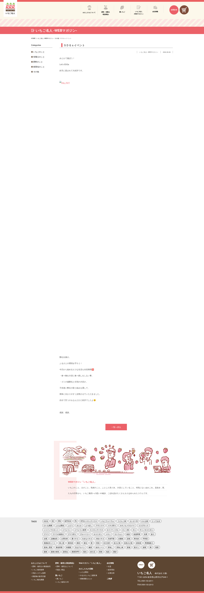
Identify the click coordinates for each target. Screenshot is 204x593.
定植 (128, 538)
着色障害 (59, 547)
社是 (109, 566)
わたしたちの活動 (86, 568)
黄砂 (115, 551)
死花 (98, 543)
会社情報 (110, 563)
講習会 (65, 551)
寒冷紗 (136, 538)
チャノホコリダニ (146, 530)
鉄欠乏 (92, 551)
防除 (100, 551)
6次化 (46, 521)
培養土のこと (39, 56)
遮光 (85, 551)
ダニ (134, 530)
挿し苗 (61, 543)
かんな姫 (144, 521)
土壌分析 (64, 538)
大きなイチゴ (87, 538)
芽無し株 (120, 547)
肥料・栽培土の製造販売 (41, 566)
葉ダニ (136, 547)
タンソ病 (125, 530)
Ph (76, 521)
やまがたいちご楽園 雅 (88, 575)
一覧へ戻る (116, 427)
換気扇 (70, 543)
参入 (152, 534)
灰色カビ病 (128, 543)
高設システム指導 (39, 573)
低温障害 (137, 534)
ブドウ (46, 534)
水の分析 (106, 543)
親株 (45, 551)
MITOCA (68, 521)
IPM (59, 521)
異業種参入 (149, 543)
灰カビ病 (117, 543)
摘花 (78, 543)
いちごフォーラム (107, 521)
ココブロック (143, 525)
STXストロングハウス (89, 521)
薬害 (144, 547)
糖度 (90, 547)
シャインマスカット (51, 530)
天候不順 (111, 538)
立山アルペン (80, 547)
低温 (128, 534)
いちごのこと (39, 51)
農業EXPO (75, 551)
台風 (45, 538)
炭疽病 (138, 543)
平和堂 (145, 538)
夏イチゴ (75, 538)
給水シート (100, 547)
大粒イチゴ (100, 538)
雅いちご (58, 575)
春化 (85, 543)
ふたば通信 (60, 525)
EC (53, 521)
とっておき (156, 521)
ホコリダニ (98, 534)
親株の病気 (55, 551)
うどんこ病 (122, 521)
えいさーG (134, 521)
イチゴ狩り (112, 525)
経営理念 (111, 570)
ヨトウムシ (118, 534)
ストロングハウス (96, 530)
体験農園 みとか (86, 579)
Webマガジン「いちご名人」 (90, 563)
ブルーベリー (85, 534)
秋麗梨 (68, 547)
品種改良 (54, 538)
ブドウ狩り (72, 534)
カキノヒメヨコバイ (127, 525)
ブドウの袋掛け (58, 534)
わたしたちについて (39, 563)
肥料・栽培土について (64, 566)
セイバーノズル (112, 530)
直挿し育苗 (48, 547)
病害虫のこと (39, 66)
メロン (108, 534)
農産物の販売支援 (39, 576)
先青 (145, 534)
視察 (157, 547)
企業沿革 (111, 573)
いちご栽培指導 (38, 570)
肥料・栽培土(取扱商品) (64, 563)
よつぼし (88, 525)
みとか (79, 525)
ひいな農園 (48, 525)
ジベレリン (66, 530)
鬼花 (107, 551)
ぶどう (70, 525)
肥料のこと (38, 61)
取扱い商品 (60, 570)
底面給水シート (49, 543)
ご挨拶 (109, 578)
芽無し (110, 547)
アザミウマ (100, 525)
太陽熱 (120, 538)
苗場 (128, 547)
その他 (36, 71)
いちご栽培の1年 (62, 582)
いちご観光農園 (38, 579)
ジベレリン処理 (80, 530)
